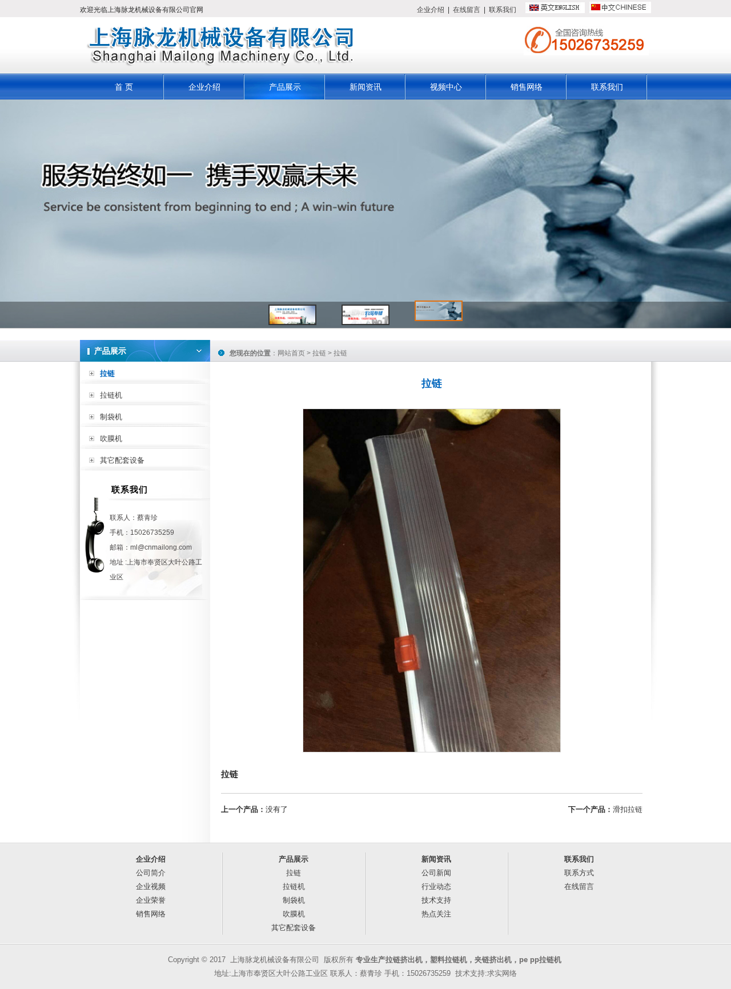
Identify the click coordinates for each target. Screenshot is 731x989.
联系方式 (579, 872)
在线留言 (466, 10)
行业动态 (436, 886)
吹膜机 (111, 438)
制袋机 (111, 417)
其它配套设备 (122, 460)
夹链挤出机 (493, 959)
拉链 (107, 373)
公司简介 (151, 872)
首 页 (124, 86)
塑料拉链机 (448, 959)
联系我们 (502, 10)
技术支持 (436, 900)
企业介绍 (430, 10)
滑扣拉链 (627, 809)
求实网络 (502, 973)
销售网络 (527, 86)
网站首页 (291, 353)
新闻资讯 (365, 86)
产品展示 (285, 86)
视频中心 (446, 86)
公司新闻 (436, 872)
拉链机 (111, 395)
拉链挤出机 (404, 959)
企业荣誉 (151, 900)
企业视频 (151, 886)
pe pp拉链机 (540, 959)
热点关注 (436, 914)
